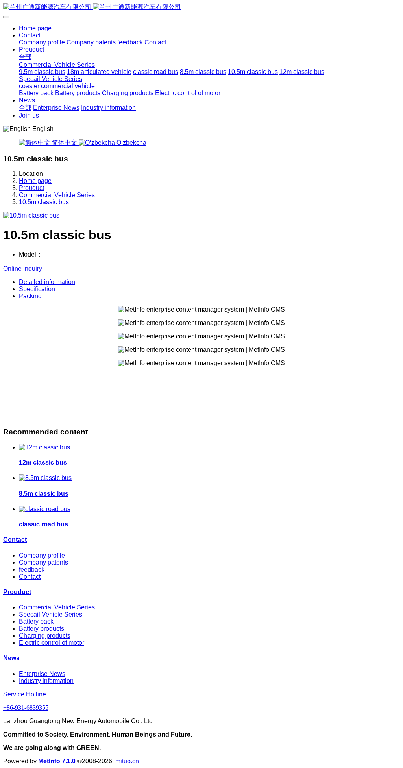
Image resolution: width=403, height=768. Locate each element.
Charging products (44, 635)
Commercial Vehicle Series (57, 195)
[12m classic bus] (44, 447)
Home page (35, 28)
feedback (31, 569)
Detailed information (47, 282)
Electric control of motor (51, 642)
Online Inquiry (22, 268)
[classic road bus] (44, 509)
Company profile (42, 555)
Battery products (41, 628)
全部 (25, 57)
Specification (37, 289)
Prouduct (31, 188)
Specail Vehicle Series (50, 614)
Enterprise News (42, 673)
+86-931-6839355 (25, 707)
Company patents (43, 562)
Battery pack (36, 621)
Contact (15, 539)
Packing (30, 296)
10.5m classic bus (44, 202)
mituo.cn (127, 761)
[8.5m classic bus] (45, 477)
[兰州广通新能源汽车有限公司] (201, 7)
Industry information (46, 681)
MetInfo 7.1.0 (57, 761)
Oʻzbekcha (130, 142)
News (11, 658)
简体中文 (64, 142)
